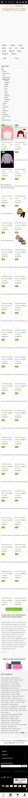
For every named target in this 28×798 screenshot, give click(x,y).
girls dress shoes (5, 722)
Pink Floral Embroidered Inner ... (20, 169)
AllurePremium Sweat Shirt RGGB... (7, 276)
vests (16, 48)
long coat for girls (19, 702)
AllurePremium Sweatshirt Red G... (20, 303)
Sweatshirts (5, 110)
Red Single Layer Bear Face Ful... (20, 142)
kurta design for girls (6, 690)
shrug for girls (4, 704)
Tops (4, 75)
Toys (4, 108)
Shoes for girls (5, 712)
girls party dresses (5, 684)
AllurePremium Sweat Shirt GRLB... (7, 437)
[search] (20, 2)
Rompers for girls (5, 694)
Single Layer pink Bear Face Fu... (7, 142)
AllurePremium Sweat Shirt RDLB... (20, 464)
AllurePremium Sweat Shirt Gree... (7, 544)
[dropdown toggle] (17, 2)
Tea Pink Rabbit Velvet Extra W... (20, 196)
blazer (22, 48)
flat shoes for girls (14, 716)
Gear (3, 118)
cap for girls (4, 726)
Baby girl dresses (15, 678)
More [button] (23, 732)
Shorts (4, 112)
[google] (26, 771)
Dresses (5, 71)
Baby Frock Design (13, 682)
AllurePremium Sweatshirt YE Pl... (7, 330)
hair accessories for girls (7, 732)
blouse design (23, 690)
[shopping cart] (25, 2)
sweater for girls (13, 704)
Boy (3, 68)
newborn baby (6, 116)
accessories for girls (6, 724)
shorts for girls (4, 710)
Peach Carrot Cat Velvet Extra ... (7, 196)
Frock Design (4, 682)
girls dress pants (13, 708)
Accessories (6, 107)
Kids (10, 6)
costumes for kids (19, 732)
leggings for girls (15, 706)
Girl (13, 6)
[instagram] (17, 771)
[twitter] (23, 771)
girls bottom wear (5, 706)
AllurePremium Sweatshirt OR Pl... (7, 383)
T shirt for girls (5, 692)
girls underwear (23, 710)
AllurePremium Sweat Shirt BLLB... (20, 437)
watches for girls (16, 728)
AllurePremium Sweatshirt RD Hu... (20, 357)
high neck (11, 51)
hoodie (19, 51)
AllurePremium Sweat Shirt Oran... (20, 571)
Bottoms (5, 103)
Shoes (4, 105)
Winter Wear (6, 79)
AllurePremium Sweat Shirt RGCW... (20, 249)
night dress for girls (6, 696)
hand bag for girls (13, 730)
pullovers (4, 45)
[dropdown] (23, 2)
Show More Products (14, 609)
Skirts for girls (22, 708)
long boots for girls (16, 720)
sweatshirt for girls (17, 698)
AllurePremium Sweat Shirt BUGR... (7, 491)
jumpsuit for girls (18, 680)
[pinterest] (20, 771)
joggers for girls (14, 718)
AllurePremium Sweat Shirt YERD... (7, 464)
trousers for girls (14, 710)
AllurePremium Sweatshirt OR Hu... (20, 383)
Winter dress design (6, 698)
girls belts (14, 724)
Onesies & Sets (6, 77)
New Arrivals (5, 66)
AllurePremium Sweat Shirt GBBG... (20, 276)
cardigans (12, 45)
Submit (24, 766)
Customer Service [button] (7, 758)
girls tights (23, 706)
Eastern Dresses (15, 684)
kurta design (16, 690)
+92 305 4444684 (19, 743)
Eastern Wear (6, 73)
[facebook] (14, 771)
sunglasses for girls (6, 728)
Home (6, 6)
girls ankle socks (12, 726)
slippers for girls (5, 718)
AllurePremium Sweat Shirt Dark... (7, 598)
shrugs (20, 45)
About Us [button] (5, 754)
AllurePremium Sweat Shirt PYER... (20, 410)
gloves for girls (22, 724)
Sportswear (5, 114)
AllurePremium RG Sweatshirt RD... (7, 249)
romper (4, 51)
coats (10, 48)
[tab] (24, 732)
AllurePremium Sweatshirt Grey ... (7, 303)
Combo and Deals (6, 120)
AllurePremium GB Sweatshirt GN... (7, 222)
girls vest (11, 702)
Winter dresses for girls (18, 696)
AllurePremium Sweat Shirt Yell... (7, 517)
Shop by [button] (4, 751)
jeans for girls (4, 708)
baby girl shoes (5, 716)
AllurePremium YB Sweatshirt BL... (20, 222)
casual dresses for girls (7, 680)
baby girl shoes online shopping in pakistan (11, 714)
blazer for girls (4, 702)
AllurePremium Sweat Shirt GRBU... (20, 491)
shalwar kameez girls (6, 686)
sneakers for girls (5, 720)
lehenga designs (5, 688)
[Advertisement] (14, 27)
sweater (13, 54)
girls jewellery (4, 730)
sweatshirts (5, 54)
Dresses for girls (5, 678)
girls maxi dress (14, 688)
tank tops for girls (14, 692)
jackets (4, 48)
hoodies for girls (5, 700)
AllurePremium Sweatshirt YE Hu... (20, 330)
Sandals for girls (15, 722)
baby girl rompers (21, 700)
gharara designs (17, 686)
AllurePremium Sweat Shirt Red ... (20, 544)
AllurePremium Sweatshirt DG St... (7, 410)
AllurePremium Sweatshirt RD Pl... (7, 357)
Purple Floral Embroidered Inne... (7, 169)
